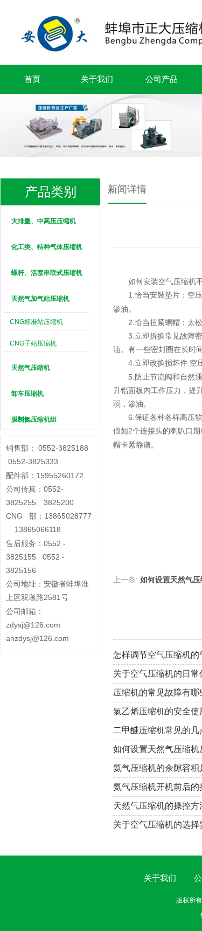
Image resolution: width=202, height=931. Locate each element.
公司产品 (161, 79)
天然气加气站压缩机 (40, 298)
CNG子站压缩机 (33, 343)
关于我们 (97, 79)
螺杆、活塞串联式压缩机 (46, 273)
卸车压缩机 (27, 393)
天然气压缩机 (30, 367)
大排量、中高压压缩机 (43, 221)
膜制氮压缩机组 (34, 419)
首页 (32, 79)
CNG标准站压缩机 (36, 322)
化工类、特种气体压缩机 (46, 247)
